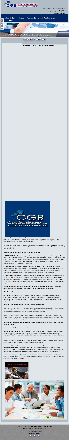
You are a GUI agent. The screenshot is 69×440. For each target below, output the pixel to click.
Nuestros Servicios (34, 18)
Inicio (7, 18)
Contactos (9, 20)
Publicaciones (49, 18)
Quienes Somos (18, 18)
